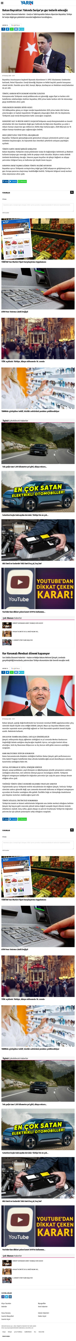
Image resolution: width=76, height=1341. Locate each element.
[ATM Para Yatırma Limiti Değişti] (38, 288)
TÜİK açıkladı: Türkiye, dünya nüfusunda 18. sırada (23, 361)
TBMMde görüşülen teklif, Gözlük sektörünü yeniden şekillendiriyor (30, 411)
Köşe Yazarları (6, 1303)
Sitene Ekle (41, 1332)
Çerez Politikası (18, 1332)
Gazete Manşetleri (7, 1316)
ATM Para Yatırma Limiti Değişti (14, 311)
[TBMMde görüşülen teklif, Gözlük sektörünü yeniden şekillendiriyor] (38, 388)
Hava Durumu (6, 1313)
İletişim (10, 1332)
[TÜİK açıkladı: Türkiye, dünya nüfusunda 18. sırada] (38, 338)
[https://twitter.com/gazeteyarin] (6, 1296)
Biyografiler (42, 1303)
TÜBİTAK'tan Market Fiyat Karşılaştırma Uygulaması (23, 262)
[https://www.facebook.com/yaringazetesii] (3, 1296)
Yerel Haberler (43, 1307)
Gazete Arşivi (5, 1319)
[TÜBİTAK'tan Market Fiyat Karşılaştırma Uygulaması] (38, 239)
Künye (4, 1332)
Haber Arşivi (42, 1316)
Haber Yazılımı (6, 1336)
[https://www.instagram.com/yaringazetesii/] (10, 1296)
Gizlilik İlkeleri (28, 1332)
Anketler (4, 1307)
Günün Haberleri (43, 1313)
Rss (35, 1332)
